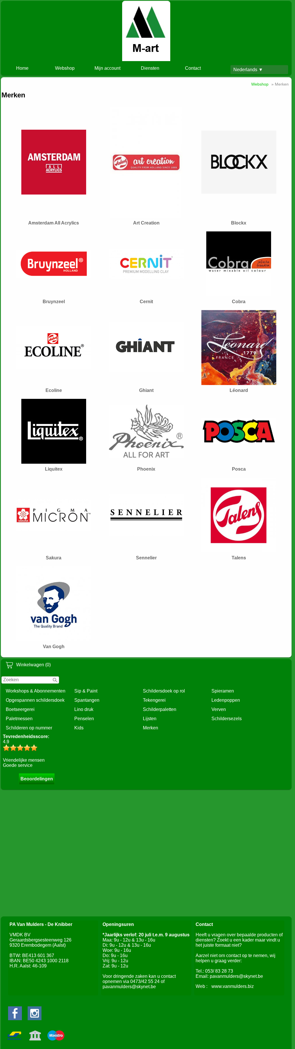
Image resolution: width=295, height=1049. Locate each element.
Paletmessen (19, 718)
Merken (150, 727)
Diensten (150, 68)
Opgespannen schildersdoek (35, 700)
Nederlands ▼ (248, 69)
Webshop (65, 68)
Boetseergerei (20, 709)
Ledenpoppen (225, 700)
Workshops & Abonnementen (35, 690)
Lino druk (83, 709)
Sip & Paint (85, 690)
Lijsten (149, 718)
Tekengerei (154, 700)
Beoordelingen (36, 778)
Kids (79, 727)
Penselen (84, 718)
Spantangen (86, 700)
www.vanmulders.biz (232, 986)
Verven (218, 709)
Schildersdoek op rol (164, 690)
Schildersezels (226, 718)
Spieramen (222, 690)
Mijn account (107, 68)
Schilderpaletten (159, 709)
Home (22, 68)
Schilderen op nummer (29, 727)
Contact (193, 68)
